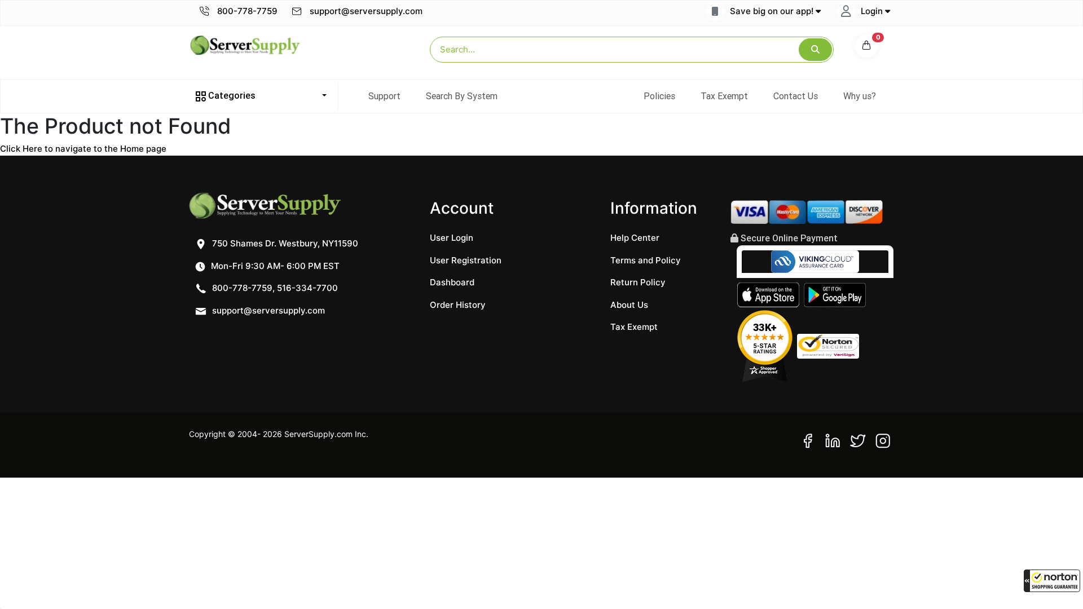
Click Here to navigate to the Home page (83, 148)
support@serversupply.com (366, 11)
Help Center (634, 237)
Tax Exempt (724, 96)
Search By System (462, 96)
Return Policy (638, 282)
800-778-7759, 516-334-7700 (274, 288)
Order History (458, 304)
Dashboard (452, 282)
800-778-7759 (246, 11)
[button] (1052, 581)
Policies (659, 96)
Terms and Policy (645, 260)
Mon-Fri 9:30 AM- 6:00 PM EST (274, 266)
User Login (451, 237)
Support (384, 96)
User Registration (465, 260)
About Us (629, 304)
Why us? (859, 96)
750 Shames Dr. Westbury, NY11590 (284, 243)
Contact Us (795, 96)
